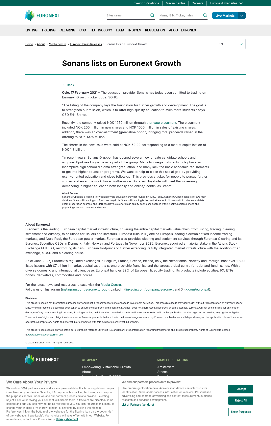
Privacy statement (67, 419)
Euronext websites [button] (224, 3)
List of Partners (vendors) (138, 404)
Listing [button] (31, 30)
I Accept (241, 389)
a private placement (161, 123)
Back (70, 85)
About (41, 44)
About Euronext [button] (183, 30)
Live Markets (224, 15)
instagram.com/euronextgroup (85, 289)
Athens (162, 372)
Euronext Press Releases (86, 44)
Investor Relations (146, 3)
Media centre (175, 3)
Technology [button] (101, 30)
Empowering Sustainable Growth (106, 367)
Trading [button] (48, 30)
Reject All (241, 400)
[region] (135, 401)
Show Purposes (241, 412)
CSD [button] (82, 30)
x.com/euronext (197, 289)
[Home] (42, 15)
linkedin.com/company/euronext (149, 289)
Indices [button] (134, 30)
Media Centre (111, 285)
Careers (197, 3)
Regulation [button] (155, 30)
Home (29, 44)
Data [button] (120, 30)
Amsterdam (165, 367)
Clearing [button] (67, 30)
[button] (242, 15)
